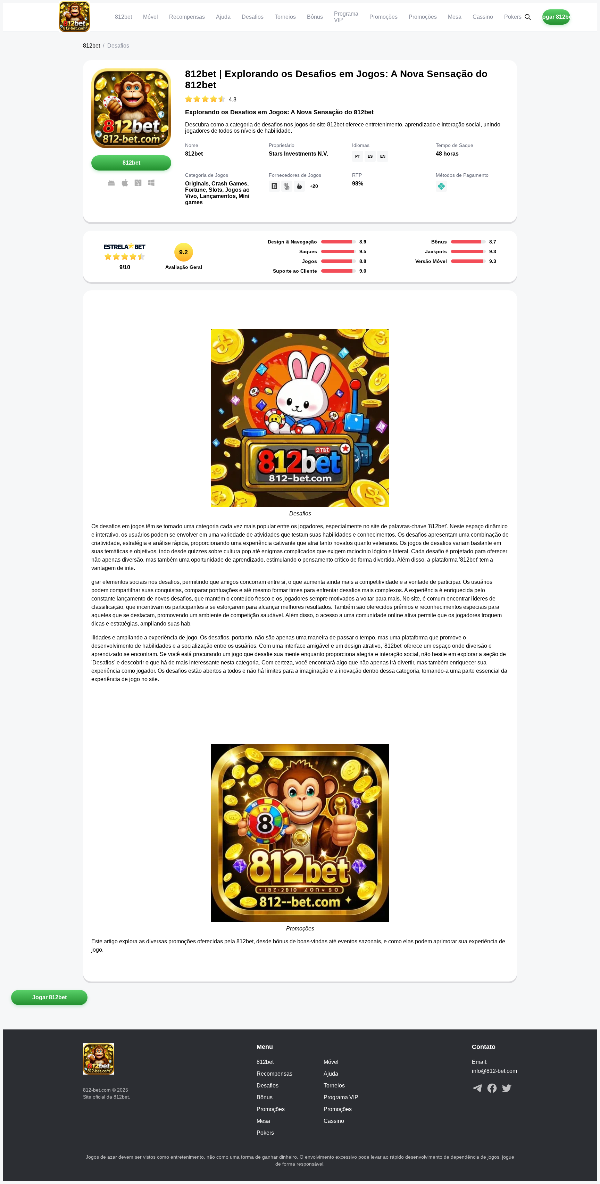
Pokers (513, 17)
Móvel (150, 17)
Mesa (454, 17)
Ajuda (223, 17)
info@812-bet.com (494, 1071)
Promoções (383, 17)
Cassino (483, 17)
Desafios (253, 17)
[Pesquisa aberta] (528, 17)
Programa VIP (341, 1097)
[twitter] (506, 1089)
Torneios (285, 17)
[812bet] (74, 17)
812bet (123, 17)
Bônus (315, 17)
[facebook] (492, 1089)
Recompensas (187, 17)
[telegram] (477, 1089)
